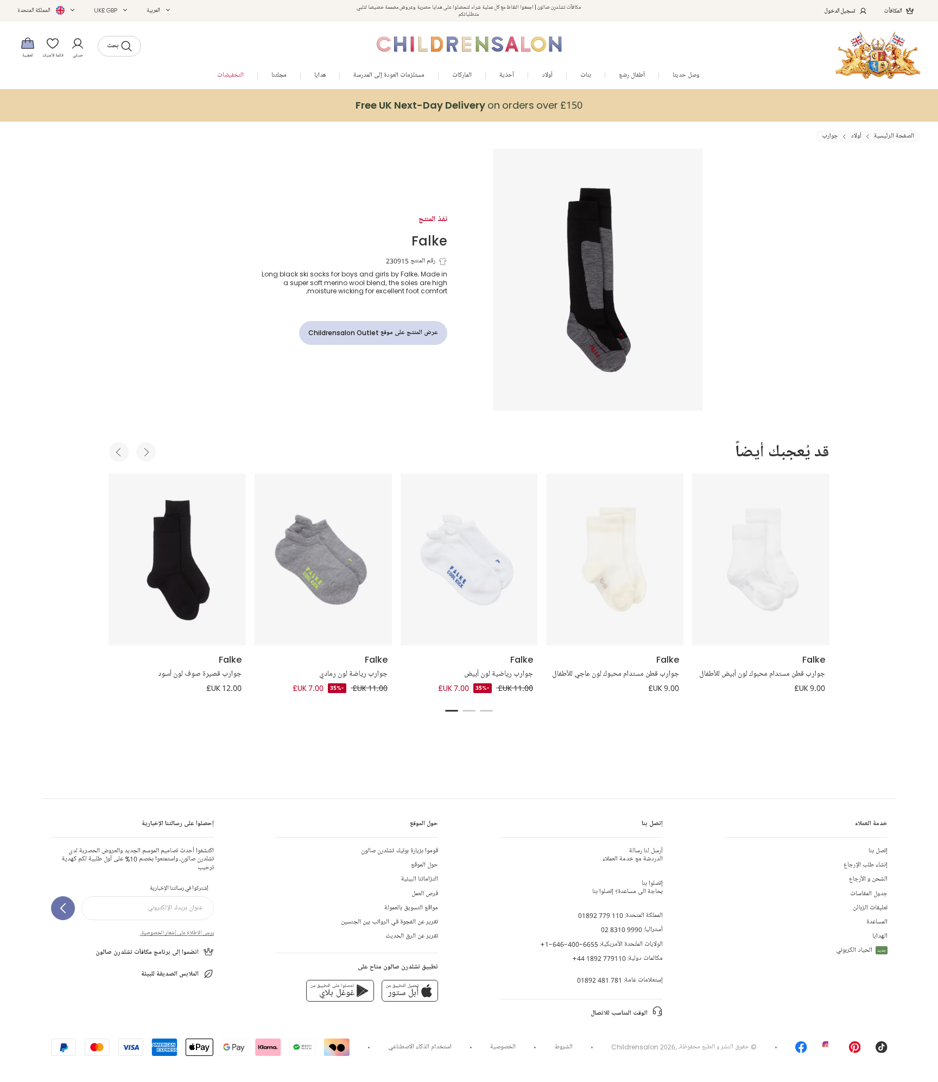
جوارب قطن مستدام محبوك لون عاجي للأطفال (615, 674)
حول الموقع (424, 865)
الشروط (564, 1047)
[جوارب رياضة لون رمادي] (323, 559)
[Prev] (119, 452)
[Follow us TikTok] (882, 1050)
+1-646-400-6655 (569, 944)
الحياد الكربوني (861, 950)
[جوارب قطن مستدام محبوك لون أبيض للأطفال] (760, 559)
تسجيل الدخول (840, 11)
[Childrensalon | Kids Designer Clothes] (878, 55)
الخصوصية (503, 1047)
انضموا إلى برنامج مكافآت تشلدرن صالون (147, 952)
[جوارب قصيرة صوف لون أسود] (177, 559)
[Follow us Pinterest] (855, 1050)
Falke (429, 240)
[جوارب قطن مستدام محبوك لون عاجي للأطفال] (614, 559)
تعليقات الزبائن (870, 908)
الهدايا (880, 936)
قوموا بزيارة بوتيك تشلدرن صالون (399, 850)
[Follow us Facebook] (801, 1050)
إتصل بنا (878, 850)
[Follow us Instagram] (828, 1050)
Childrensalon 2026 (643, 1047)
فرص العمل (424, 893)
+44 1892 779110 (599, 958)
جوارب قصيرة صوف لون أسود (200, 674)
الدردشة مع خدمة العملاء (633, 855)
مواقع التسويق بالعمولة (411, 908)
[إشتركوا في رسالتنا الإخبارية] (63, 908)
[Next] (146, 452)
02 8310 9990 (621, 929)
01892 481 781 (599, 980)
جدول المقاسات (869, 893)
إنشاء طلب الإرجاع (866, 865)
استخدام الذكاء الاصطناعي (420, 1047)
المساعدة (877, 922)
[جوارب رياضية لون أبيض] (469, 559)
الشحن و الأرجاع (868, 879)
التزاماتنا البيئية (419, 879)
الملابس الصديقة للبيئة (170, 974)
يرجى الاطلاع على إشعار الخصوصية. (177, 932)
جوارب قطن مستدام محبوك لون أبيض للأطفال (762, 674)
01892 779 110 (600, 915)
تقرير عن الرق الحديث (411, 936)
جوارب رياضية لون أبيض (498, 674)
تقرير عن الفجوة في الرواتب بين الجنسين (389, 922)
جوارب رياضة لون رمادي (353, 674)
